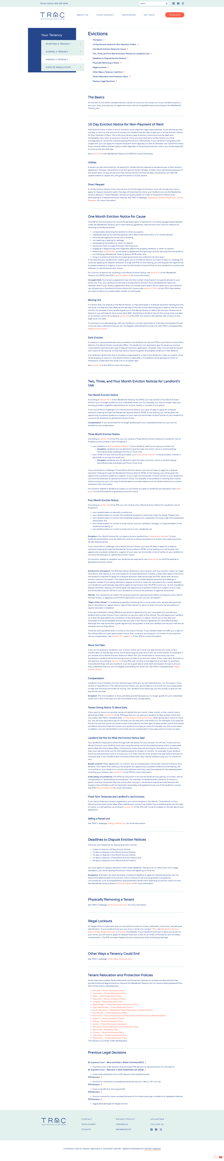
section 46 (96, 154)
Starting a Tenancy (58, 44)
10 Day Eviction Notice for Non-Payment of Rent (114, 44)
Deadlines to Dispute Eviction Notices (109, 58)
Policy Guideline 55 (122, 275)
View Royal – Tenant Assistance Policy (110, 1035)
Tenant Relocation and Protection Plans (110, 76)
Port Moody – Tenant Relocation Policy (110, 1013)
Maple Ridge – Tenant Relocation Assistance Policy (115, 1004)
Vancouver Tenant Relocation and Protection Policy (115, 1027)
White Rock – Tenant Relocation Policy (110, 1038)
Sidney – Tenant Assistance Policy (108, 1021)
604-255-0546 (61, 3)
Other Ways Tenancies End (120, 959)
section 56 (96, 365)
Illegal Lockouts (100, 67)
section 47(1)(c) (151, 288)
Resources (129, 15)
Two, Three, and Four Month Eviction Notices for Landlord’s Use (121, 53)
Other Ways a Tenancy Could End (107, 72)
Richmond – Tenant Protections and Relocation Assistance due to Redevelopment (129, 1015)
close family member (119, 446)
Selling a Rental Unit (117, 823)
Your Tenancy (105, 15)
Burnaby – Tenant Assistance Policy (109, 990)
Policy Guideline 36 (125, 883)
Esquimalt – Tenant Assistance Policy (109, 999)
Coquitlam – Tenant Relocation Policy (109, 993)
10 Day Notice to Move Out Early (137, 718)
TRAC (154, 929)
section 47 (155, 272)
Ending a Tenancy (57, 59)
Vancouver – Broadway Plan (105, 1029)
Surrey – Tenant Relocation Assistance (110, 1024)
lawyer (123, 932)
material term (110, 251)
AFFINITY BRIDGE (152, 1149)
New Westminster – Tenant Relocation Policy (113, 1007)
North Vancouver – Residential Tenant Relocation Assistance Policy (123, 1010)
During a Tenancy (57, 51)
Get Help (149, 15)
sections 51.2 (118, 636)
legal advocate (108, 932)
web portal (154, 559)
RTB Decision (94, 1077)
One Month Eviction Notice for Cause (109, 49)
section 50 (109, 715)
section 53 (124, 316)
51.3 (130, 636)
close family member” (159, 536)
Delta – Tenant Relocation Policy (107, 996)
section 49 (104, 439)
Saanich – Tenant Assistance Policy (108, 1018)
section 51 (118, 772)
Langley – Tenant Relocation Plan (107, 1002)
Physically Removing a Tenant (106, 63)
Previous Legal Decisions (104, 81)
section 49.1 (105, 400)
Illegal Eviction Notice (97, 329)
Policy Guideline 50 (104, 788)
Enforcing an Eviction (117, 905)
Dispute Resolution (58, 67)
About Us (82, 15)
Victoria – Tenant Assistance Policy (108, 1032)
